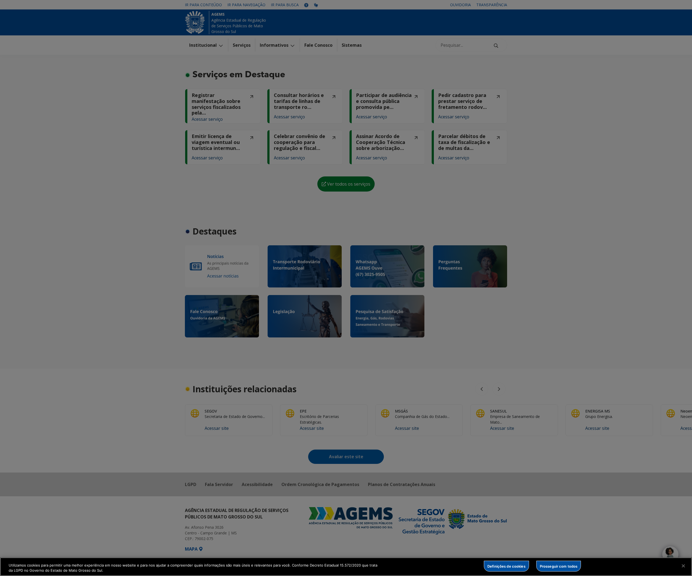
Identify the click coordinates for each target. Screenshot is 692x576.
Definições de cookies (506, 566)
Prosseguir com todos (559, 566)
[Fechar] (683, 566)
